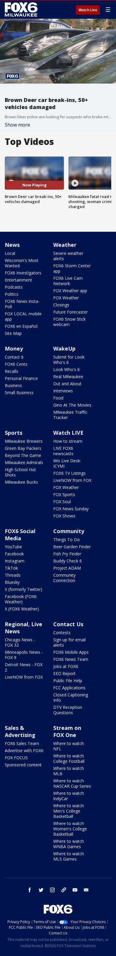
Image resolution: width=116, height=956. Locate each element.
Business (13, 385)
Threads (13, 575)
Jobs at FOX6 (65, 666)
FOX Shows (64, 516)
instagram (52, 890)
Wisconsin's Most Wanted (21, 263)
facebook (30, 890)
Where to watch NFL (68, 746)
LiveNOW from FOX (72, 480)
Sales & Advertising (20, 731)
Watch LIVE (68, 432)
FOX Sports (64, 494)
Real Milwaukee (68, 376)
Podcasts (14, 287)
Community (68, 531)
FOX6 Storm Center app (72, 268)
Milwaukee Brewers (24, 441)
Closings (61, 305)
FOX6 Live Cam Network (68, 280)
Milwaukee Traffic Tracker (70, 414)
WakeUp (64, 348)
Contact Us (68, 624)
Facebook (14, 554)
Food (58, 398)
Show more (17, 125)
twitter (41, 890)
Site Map (13, 333)
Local (10, 253)
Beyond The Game (23, 455)
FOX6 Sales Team (22, 743)
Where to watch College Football (68, 758)
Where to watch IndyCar (68, 795)
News (12, 244)
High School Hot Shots (20, 472)
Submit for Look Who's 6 (68, 359)
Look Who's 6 (66, 369)
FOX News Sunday (71, 508)
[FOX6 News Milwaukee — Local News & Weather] (22, 9)
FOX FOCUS (16, 757)
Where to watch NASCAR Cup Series (72, 783)
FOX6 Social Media (20, 534)
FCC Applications (69, 687)
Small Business (19, 392)
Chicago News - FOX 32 (20, 642)
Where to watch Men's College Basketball (68, 811)
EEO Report (64, 673)
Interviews (63, 391)
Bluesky (12, 582)
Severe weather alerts (68, 255)
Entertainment (18, 280)
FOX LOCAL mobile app (23, 316)
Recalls (11, 371)
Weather (64, 244)
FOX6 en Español (21, 326)
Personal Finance (21, 378)
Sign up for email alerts (69, 642)
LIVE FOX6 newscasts (63, 450)
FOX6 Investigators (23, 273)
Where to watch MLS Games (68, 856)
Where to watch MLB (68, 770)
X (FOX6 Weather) (22, 609)
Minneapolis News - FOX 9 (24, 654)
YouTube (13, 546)
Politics (11, 294)
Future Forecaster (70, 312)
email (86, 890)
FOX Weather (66, 297)
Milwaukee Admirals (24, 462)
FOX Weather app (70, 290)
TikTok (11, 568)
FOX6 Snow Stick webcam (69, 321)
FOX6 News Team (70, 659)
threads (63, 890)
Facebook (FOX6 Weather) (21, 599)
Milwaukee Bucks (21, 482)
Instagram (14, 561)
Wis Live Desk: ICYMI (67, 463)
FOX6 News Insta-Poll (22, 303)
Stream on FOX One (67, 731)
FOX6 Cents (16, 364)
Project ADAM (67, 568)
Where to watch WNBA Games (68, 843)
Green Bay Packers (23, 448)
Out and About (67, 383)
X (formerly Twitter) (23, 589)
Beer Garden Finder (72, 546)
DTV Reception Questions (67, 709)
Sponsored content (23, 765)
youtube (75, 890)
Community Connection (64, 577)
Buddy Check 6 (67, 561)
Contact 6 (14, 357)
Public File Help (67, 680)
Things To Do (66, 539)
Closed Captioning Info (70, 697)
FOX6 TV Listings (69, 473)
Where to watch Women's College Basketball (70, 829)
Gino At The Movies (72, 405)
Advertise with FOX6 (24, 750)
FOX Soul (62, 501)
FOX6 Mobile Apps (71, 652)
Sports (13, 432)
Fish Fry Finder (67, 554)
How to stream (67, 441)
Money (14, 348)
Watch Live (88, 10)
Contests (61, 632)
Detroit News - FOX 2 (24, 667)
